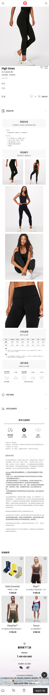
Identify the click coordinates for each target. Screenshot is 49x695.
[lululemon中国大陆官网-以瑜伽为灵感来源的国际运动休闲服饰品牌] (25, 3)
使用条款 (27, 678)
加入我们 (28, 664)
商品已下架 (40, 690)
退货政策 (34, 678)
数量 (4, 96)
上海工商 (45, 678)
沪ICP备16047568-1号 (8, 678)
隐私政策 (20, 678)
